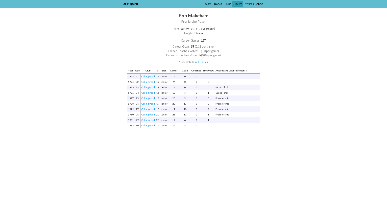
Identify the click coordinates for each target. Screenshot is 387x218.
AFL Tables (201, 62)
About (259, 3)
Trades (218, 3)
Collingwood (148, 76)
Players (238, 3)
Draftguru (130, 3)
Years (208, 3)
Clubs (228, 3)
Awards (249, 3)
